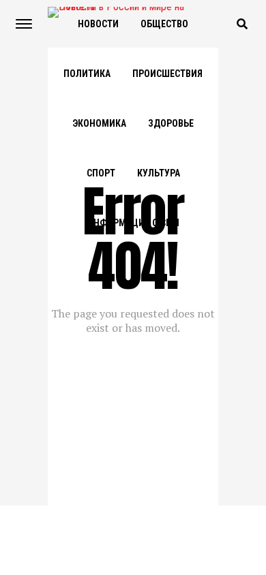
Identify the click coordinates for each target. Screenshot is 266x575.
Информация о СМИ (133, 222)
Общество (164, 23)
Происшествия (167, 73)
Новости (98, 23)
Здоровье (171, 123)
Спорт (101, 173)
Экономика (99, 123)
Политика (86, 73)
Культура (158, 173)
